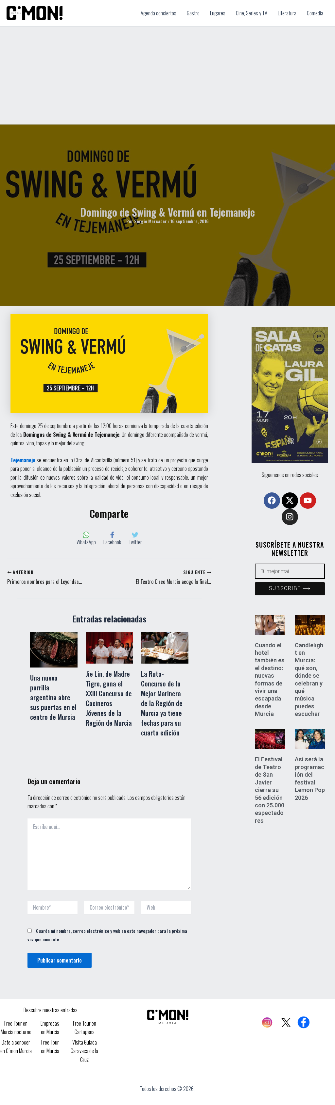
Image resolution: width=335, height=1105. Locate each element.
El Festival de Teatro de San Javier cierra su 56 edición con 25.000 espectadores (269, 790)
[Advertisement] (167, 75)
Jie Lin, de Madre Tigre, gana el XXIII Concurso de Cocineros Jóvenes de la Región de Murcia (109, 698)
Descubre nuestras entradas (51, 1010)
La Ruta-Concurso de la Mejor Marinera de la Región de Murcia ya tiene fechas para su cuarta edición (162, 703)
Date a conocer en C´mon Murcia (16, 1046)
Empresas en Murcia (50, 1027)
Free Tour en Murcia (50, 1046)
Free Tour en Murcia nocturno (16, 1027)
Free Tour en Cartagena (84, 1027)
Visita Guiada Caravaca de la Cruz (84, 1051)
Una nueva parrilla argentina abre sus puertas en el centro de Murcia (53, 697)
